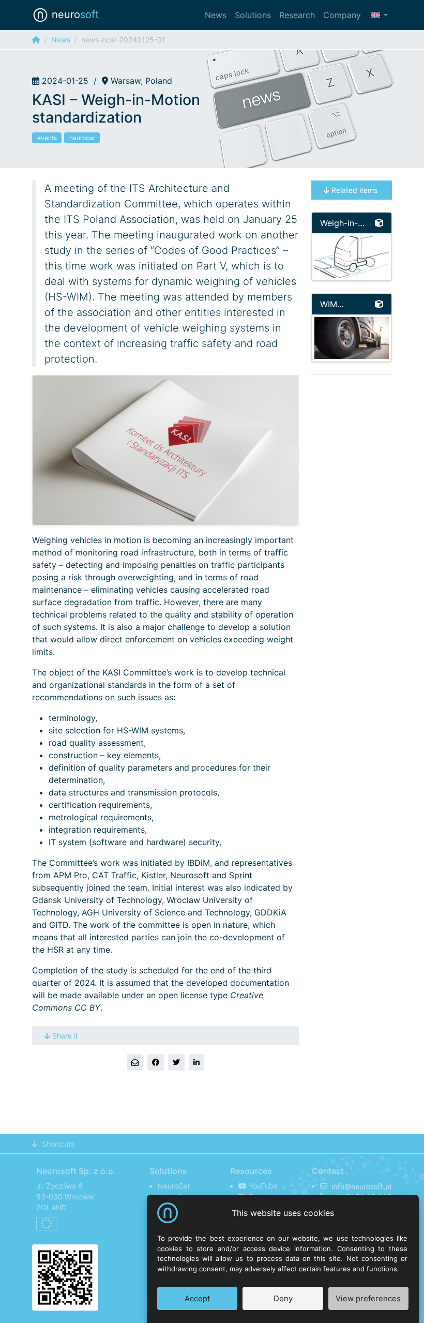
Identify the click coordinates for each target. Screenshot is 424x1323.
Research (297, 15)
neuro (74, 14)
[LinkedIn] (196, 1062)
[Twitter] (176, 1062)
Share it (65, 1035)
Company (342, 15)
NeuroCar (174, 1185)
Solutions (253, 15)
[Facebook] (155, 1062)
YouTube (262, 1185)
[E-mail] (135, 1062)
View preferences (368, 1298)
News (215, 15)
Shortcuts (58, 1143)
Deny (283, 1298)
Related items (354, 190)
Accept (197, 1298)
